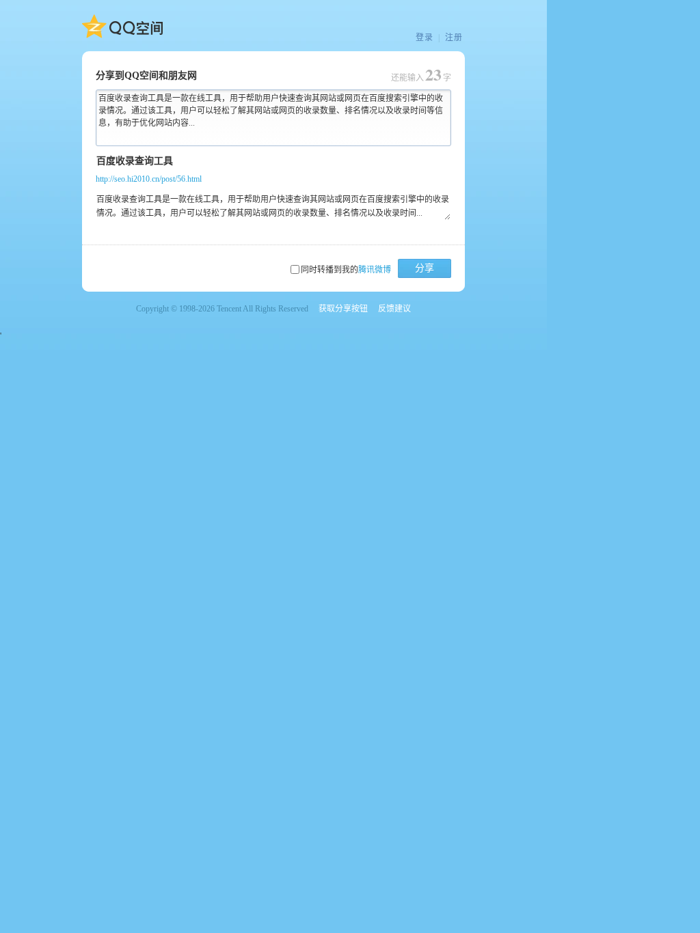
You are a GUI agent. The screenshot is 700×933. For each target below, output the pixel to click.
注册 (454, 37)
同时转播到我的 (346, 270)
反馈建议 (394, 309)
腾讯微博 (374, 270)
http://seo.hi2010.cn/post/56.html (149, 179)
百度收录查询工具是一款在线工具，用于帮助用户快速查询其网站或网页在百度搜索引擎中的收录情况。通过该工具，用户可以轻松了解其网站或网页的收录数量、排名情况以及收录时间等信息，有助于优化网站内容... (270, 111)
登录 (424, 37)
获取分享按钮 (343, 309)
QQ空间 (122, 26)
